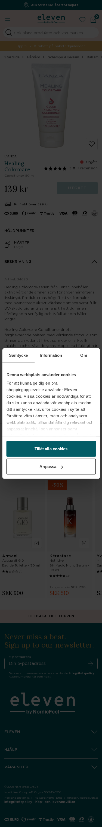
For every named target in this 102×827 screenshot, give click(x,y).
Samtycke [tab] (18, 355)
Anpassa (47, 466)
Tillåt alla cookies (51, 448)
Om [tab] (83, 355)
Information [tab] (51, 355)
